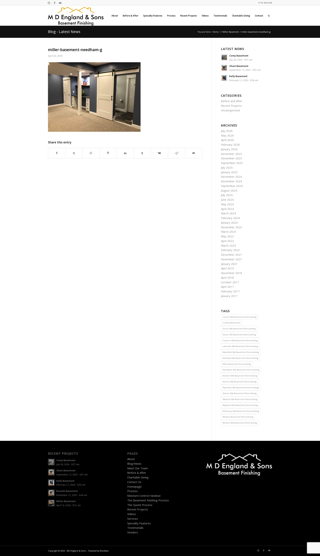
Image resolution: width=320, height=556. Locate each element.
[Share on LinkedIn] (125, 153)
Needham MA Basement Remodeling (241, 369)
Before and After (231, 101)
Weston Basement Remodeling (238, 416)
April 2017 (227, 286)
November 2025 (231, 158)
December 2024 (231, 176)
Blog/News (134, 463)
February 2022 (230, 250)
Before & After (136, 472)
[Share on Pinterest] (108, 153)
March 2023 (228, 231)
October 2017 (230, 282)
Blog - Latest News (64, 31)
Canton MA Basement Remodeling (239, 317)
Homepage (134, 486)
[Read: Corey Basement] (224, 57)
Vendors (132, 532)
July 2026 (227, 131)
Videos (131, 514)
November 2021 (231, 259)
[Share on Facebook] (56, 153)
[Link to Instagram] (49, 3)
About (131, 459)
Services (132, 518)
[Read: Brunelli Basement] (51, 492)
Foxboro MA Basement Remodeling (240, 340)
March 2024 (228, 213)
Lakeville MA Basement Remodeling (240, 346)
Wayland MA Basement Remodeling (240, 405)
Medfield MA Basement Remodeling (240, 358)
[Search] (269, 16)
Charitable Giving (138, 477)
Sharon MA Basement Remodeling (239, 393)
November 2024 (231, 181)
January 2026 (229, 149)
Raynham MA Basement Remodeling (241, 387)
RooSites (104, 550)
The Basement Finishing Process (148, 500)
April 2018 (227, 277)
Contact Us (134, 482)
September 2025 (232, 163)
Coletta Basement (231, 322)
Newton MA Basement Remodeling (240, 375)
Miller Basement (66, 501)
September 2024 (232, 186)
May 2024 (227, 204)
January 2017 (229, 296)
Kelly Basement (238, 76)
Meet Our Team (137, 468)
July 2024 (227, 195)
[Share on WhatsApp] (91, 153)
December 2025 (231, 154)
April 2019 (227, 268)
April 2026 (227, 140)
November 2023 (231, 227)
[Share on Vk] (159, 153)
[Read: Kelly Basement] (224, 78)
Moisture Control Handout (144, 495)
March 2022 (228, 245)
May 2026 (227, 135)
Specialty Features (139, 523)
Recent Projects (231, 105)
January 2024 (229, 222)
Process (132, 491)
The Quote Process (139, 505)
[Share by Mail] (193, 153)
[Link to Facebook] (54, 3)
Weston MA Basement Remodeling (240, 422)
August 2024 (229, 190)
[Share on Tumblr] (142, 153)
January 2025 (229, 172)
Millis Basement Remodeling (237, 364)
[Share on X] (73, 153)
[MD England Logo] (76, 16)
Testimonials (135, 528)
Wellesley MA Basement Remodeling (241, 411)
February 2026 (230, 144)
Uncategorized (230, 110)
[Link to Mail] (60, 3)
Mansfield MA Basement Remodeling (241, 352)
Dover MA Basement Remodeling (239, 328)
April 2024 (227, 209)
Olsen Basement (238, 66)
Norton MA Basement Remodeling (239, 381)
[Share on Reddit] (176, 153)
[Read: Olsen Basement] (224, 67)
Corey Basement (238, 55)
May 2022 (227, 236)
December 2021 (231, 254)
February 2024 (230, 218)
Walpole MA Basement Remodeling (240, 399)
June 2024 (227, 199)
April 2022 (227, 241)
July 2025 (227, 167)
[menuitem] (114, 16)
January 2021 (229, 264)
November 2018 (231, 273)
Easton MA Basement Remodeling (239, 334)
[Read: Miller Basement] (51, 503)
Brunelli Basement (67, 491)
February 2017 (230, 291)
